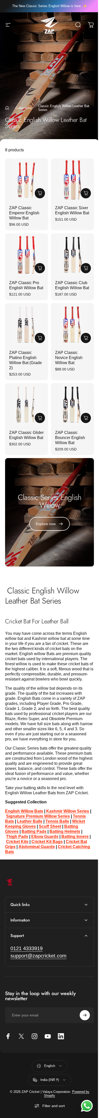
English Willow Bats (24, 811)
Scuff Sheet (50, 826)
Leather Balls (29, 821)
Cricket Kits (17, 841)
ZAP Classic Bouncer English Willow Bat (70, 437)
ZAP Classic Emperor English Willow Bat (24, 213)
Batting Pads (34, 831)
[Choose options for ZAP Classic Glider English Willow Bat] (40, 418)
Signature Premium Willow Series (38, 816)
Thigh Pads (17, 836)
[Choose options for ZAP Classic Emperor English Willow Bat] (40, 193)
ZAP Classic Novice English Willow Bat (68, 357)
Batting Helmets (65, 831)
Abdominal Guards (37, 847)
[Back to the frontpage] (7, 108)
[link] (26, 956)
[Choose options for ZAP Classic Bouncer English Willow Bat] (86, 418)
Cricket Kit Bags (47, 841)
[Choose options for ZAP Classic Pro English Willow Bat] (40, 268)
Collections (23, 108)
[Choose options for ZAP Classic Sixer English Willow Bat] (86, 193)
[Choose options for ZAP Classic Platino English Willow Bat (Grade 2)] (40, 338)
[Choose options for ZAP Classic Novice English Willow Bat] (86, 338)
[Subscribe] (81, 1023)
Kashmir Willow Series (67, 811)
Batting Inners (75, 836)
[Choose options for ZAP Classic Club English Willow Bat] (86, 268)
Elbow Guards (44, 836)
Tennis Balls (57, 821)
